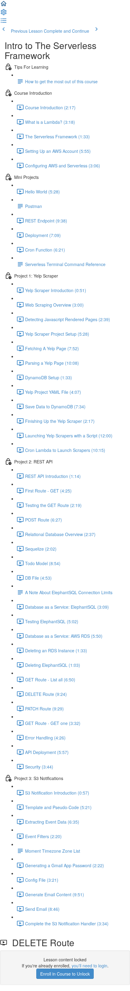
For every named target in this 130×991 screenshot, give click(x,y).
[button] (3, 5)
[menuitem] (3, 14)
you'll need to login (89, 966)
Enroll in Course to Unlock (65, 974)
